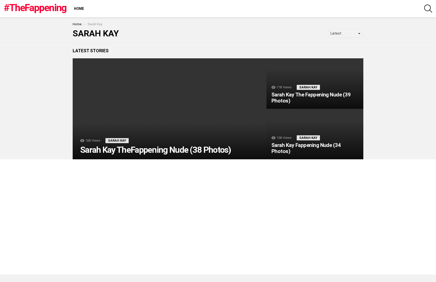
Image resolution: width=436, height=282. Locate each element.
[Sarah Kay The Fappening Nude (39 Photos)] (314, 83)
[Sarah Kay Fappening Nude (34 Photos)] (314, 134)
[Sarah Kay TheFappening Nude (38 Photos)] (169, 108)
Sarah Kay (117, 140)
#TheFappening (35, 8)
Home (79, 9)
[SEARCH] (428, 8)
